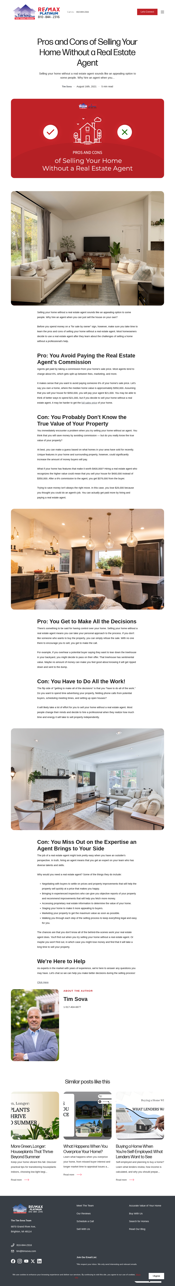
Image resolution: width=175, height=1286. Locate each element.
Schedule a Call (85, 1221)
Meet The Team (85, 1205)
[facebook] (13, 1261)
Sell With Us (83, 1229)
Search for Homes (139, 1221)
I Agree (156, 1276)
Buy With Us (136, 1213)
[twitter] (33, 1261)
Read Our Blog (137, 1229)
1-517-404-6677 (72, 1007)
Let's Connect (147, 12)
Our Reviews (84, 1213)
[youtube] (26, 1261)
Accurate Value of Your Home (145, 1205)
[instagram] (20, 1261)
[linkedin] (39, 1261)
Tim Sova (67, 86)
